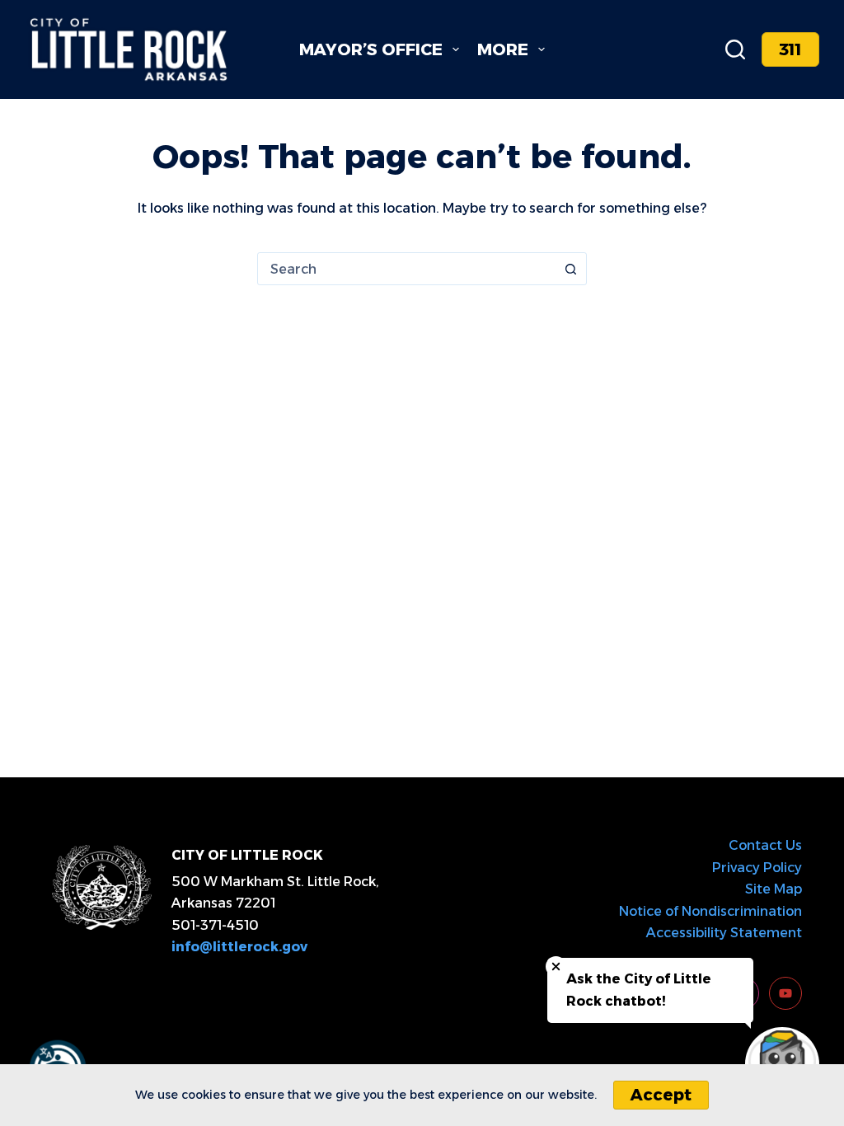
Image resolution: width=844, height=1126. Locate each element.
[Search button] (570, 268)
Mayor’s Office (371, 49)
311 (790, 49)
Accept (661, 1095)
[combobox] (406, 268)
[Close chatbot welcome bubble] (556, 966)
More (502, 49)
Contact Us (765, 845)
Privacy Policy (757, 867)
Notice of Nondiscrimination (710, 911)
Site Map (773, 889)
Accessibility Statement (724, 933)
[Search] (735, 49)
